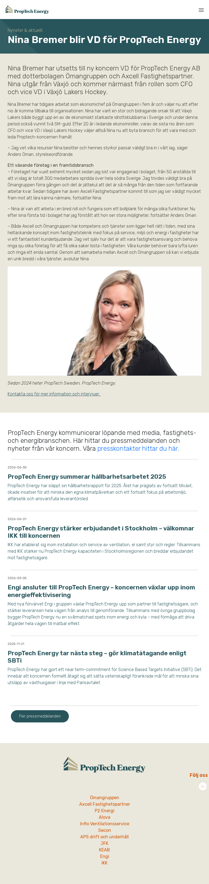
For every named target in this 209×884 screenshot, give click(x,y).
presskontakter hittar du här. (139, 448)
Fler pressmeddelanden (40, 716)
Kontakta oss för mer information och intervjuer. (54, 394)
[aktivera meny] (201, 10)
